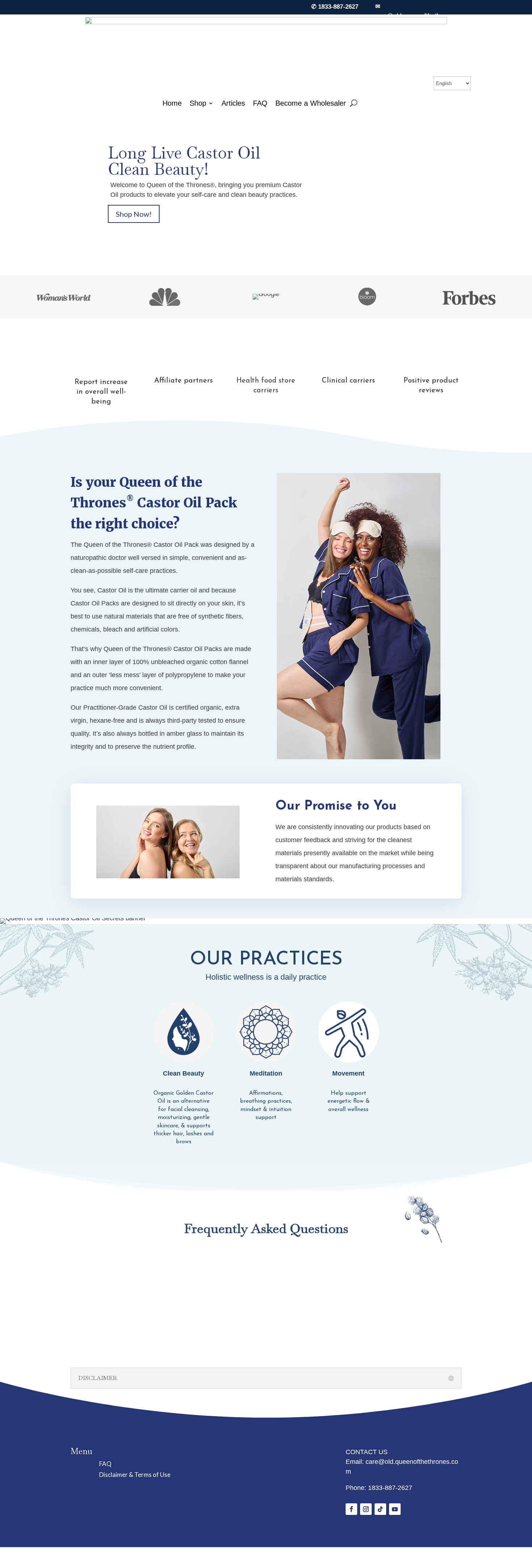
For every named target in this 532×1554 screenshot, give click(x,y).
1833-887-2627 (390, 1487)
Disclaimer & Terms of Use (134, 1475)
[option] (63, 297)
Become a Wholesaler (310, 103)
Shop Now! (134, 214)
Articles (233, 103)
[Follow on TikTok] (380, 1509)
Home (172, 103)
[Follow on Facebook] (351, 1509)
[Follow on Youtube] (395, 1509)
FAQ (260, 103)
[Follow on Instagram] (366, 1509)
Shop (198, 103)
